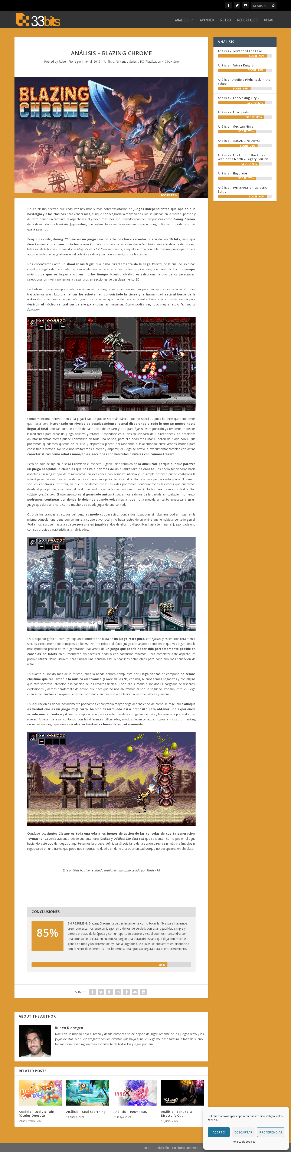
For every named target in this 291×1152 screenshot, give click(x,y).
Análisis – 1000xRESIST (131, 1112)
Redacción (162, 1148)
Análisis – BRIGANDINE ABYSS (239, 141)
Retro (225, 20)
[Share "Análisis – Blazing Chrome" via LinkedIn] (118, 992)
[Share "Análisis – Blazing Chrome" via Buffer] (126, 992)
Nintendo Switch (127, 61)
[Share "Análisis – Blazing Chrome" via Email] (135, 992)
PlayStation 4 (155, 61)
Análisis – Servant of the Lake (240, 51)
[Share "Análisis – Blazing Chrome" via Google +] (109, 992)
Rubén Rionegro (70, 61)
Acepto (219, 1132)
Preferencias (270, 1132)
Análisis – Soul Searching (86, 1112)
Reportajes (247, 20)
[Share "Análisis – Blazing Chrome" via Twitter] (101, 992)
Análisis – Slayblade (232, 173)
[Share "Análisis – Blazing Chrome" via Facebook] (92, 992)
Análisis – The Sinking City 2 (238, 98)
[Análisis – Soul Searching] (87, 1093)
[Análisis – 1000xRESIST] (135, 1093)
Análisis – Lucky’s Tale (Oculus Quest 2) (36, 1113)
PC (142, 61)
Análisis (182, 20)
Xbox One (172, 61)
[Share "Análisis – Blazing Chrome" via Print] (143, 992)
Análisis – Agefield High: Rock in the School (244, 81)
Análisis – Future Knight (235, 65)
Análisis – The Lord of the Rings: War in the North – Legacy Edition (243, 157)
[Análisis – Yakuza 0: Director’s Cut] (182, 1093)
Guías (268, 20)
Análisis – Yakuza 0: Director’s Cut (176, 1113)
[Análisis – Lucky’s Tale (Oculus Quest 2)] (40, 1093)
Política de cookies (244, 1141)
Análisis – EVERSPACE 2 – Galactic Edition (242, 189)
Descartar (243, 1132)
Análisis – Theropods (233, 112)
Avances (207, 20)
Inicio (147, 1148)
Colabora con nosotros (188, 1148)
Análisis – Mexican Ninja (236, 126)
